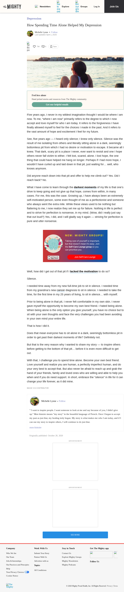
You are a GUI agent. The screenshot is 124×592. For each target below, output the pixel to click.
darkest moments (85, 187)
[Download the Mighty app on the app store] (101, 554)
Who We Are (11, 553)
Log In (97, 6)
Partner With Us (40, 557)
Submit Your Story (41, 553)
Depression (34, 18)
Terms (115, 586)
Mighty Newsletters (70, 561)
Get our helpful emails (57, 104)
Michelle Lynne (42, 32)
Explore (65, 6)
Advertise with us (41, 561)
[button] (54, 32)
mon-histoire (35, 427)
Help (8, 569)
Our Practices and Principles (17, 565)
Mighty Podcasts (69, 565)
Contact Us (66, 553)
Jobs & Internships (13, 561)
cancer (61, 290)
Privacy (109, 586)
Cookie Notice (12, 576)
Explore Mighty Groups (72, 557)
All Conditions (40, 570)
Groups (83, 6)
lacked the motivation (84, 271)
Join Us (114, 6)
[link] (12, 6)
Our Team (10, 557)
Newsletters (45, 6)
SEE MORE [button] (75, 535)
